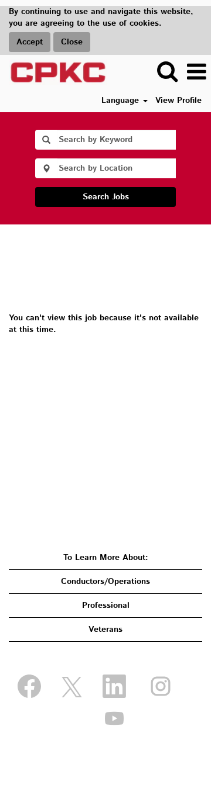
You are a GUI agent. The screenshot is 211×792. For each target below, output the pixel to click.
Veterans (105, 629)
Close (72, 42)
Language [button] (121, 100)
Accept (29, 42)
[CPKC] (54, 71)
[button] (196, 72)
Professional (106, 605)
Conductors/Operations (105, 581)
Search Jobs (106, 197)
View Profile (178, 100)
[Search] (167, 71)
